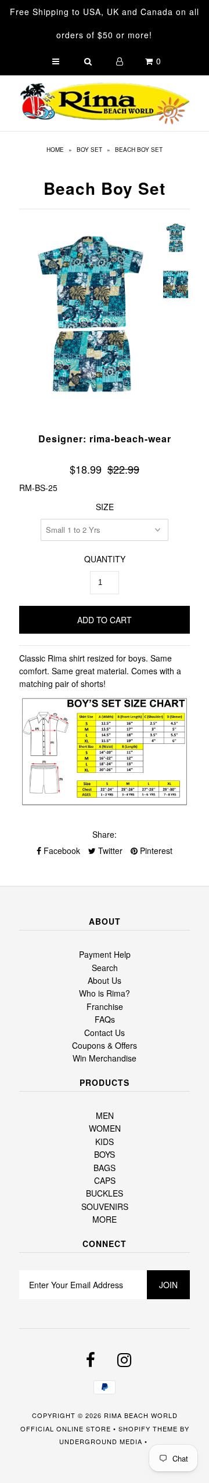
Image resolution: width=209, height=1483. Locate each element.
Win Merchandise (104, 1058)
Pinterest (155, 850)
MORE (104, 1219)
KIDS (104, 1141)
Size (105, 506)
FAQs (105, 1019)
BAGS (104, 1167)
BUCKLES (104, 1193)
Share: (104, 834)
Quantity (104, 559)
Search (105, 967)
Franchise (105, 1006)
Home (55, 150)
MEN (105, 1115)
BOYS (104, 1154)
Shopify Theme (148, 1428)
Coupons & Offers (104, 1045)
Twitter (109, 850)
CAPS (105, 1180)
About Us (104, 980)
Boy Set (89, 150)
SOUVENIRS (104, 1206)
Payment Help (105, 954)
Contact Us (104, 1032)
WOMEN (105, 1128)
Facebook (60, 850)
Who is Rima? (104, 993)
